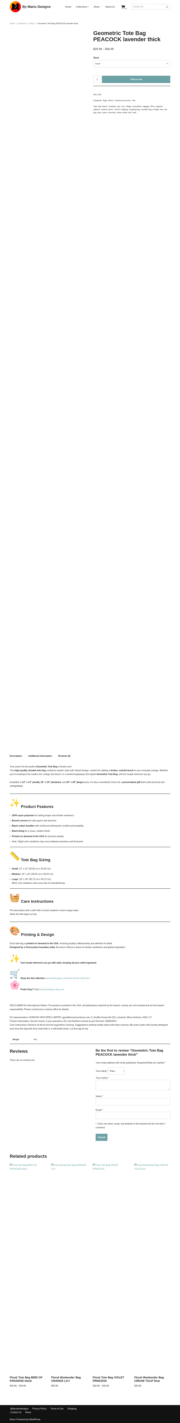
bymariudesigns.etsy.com (51, 989)
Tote (133, 100)
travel (104, 112)
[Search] (167, 7)
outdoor (104, 109)
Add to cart (136, 79)
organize (96, 109)
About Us (110, 7)
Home (68, 7)
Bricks (32, 23)
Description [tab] (16, 756)
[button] (88, 6)
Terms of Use (57, 1408)
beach (104, 106)
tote (161, 109)
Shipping (72, 1408)
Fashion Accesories (123, 100)
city (123, 106)
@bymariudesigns (19, 1408)
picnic (110, 109)
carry (118, 106)
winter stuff (126, 112)
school (117, 109)
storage (156, 109)
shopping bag (134, 109)
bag (99, 106)
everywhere (137, 106)
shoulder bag (146, 109)
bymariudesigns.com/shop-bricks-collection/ (68, 978)
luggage (146, 106)
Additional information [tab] (40, 756)
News (28, 1412)
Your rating (102, 1071)
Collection (22, 23)
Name (99, 1096)
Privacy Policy (39, 1408)
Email (99, 1110)
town (99, 112)
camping (111, 106)
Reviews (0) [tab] (64, 756)
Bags (105, 100)
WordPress (34, 1419)
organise (159, 106)
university (112, 112)
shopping (124, 109)
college (128, 106)
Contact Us (15, 1412)
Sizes (96, 58)
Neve (12, 1419)
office (152, 106)
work (134, 112)
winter (119, 112)
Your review (102, 1078)
